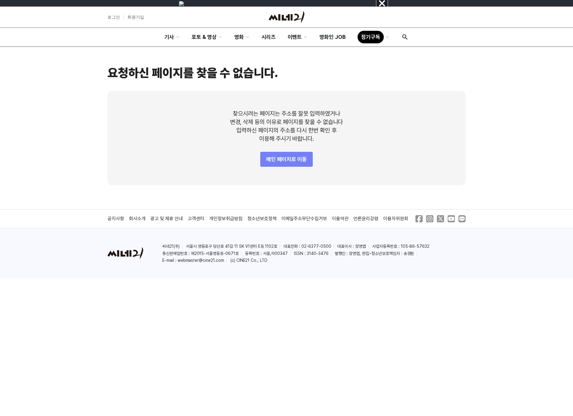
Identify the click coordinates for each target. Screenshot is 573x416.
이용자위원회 (395, 218)
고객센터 (196, 218)
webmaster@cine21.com (201, 260)
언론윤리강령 (365, 218)
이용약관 (340, 218)
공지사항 (115, 218)
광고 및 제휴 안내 (166, 218)
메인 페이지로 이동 (286, 159)
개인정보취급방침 (226, 218)
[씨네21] (286, 17)
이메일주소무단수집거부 (304, 218)
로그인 (113, 17)
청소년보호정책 (262, 218)
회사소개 (137, 218)
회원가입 (135, 17)
